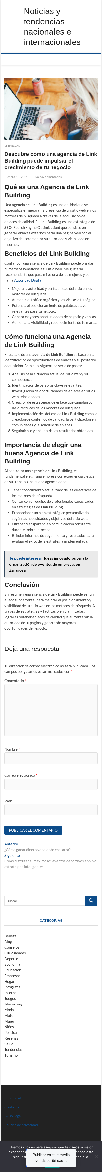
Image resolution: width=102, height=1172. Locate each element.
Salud (8, 1044)
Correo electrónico (20, 775)
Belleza (10, 936)
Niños (9, 1027)
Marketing (13, 1004)
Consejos (11, 947)
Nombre (12, 749)
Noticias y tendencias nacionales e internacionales (52, 26)
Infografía (12, 987)
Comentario (15, 680)
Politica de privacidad (21, 1125)
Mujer (9, 1021)
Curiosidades (15, 953)
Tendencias (13, 1049)
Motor (9, 1015)
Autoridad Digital (28, 280)
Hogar (9, 981)
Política (10, 1032)
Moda (9, 1009)
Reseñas (11, 1038)
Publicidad (12, 1098)
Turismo (11, 1055)
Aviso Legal (13, 1116)
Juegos (10, 998)
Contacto (11, 1107)
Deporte (11, 958)
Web (8, 801)
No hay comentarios (48, 177)
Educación (12, 970)
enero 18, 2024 (17, 177)
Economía (12, 964)
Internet (11, 992)
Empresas (12, 145)
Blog (8, 941)
